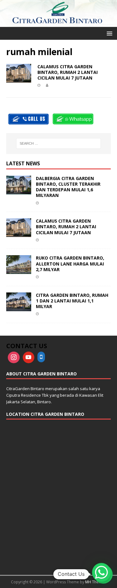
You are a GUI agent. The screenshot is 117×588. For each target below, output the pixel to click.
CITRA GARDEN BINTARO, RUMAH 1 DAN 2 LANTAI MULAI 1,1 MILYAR (72, 300)
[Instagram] (13, 357)
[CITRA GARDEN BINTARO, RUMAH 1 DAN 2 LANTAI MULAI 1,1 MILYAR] (18, 307)
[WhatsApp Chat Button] (101, 572)
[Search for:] (59, 143)
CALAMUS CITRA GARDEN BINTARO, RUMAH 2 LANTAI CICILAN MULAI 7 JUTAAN (67, 72)
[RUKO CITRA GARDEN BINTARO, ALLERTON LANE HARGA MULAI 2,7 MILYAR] (18, 270)
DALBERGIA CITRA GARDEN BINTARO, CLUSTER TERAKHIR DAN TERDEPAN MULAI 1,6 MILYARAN (68, 187)
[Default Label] (28, 357)
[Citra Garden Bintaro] (58, 23)
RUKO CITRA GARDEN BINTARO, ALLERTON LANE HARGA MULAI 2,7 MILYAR (70, 263)
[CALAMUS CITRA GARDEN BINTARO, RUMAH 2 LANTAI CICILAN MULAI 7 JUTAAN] (18, 233)
